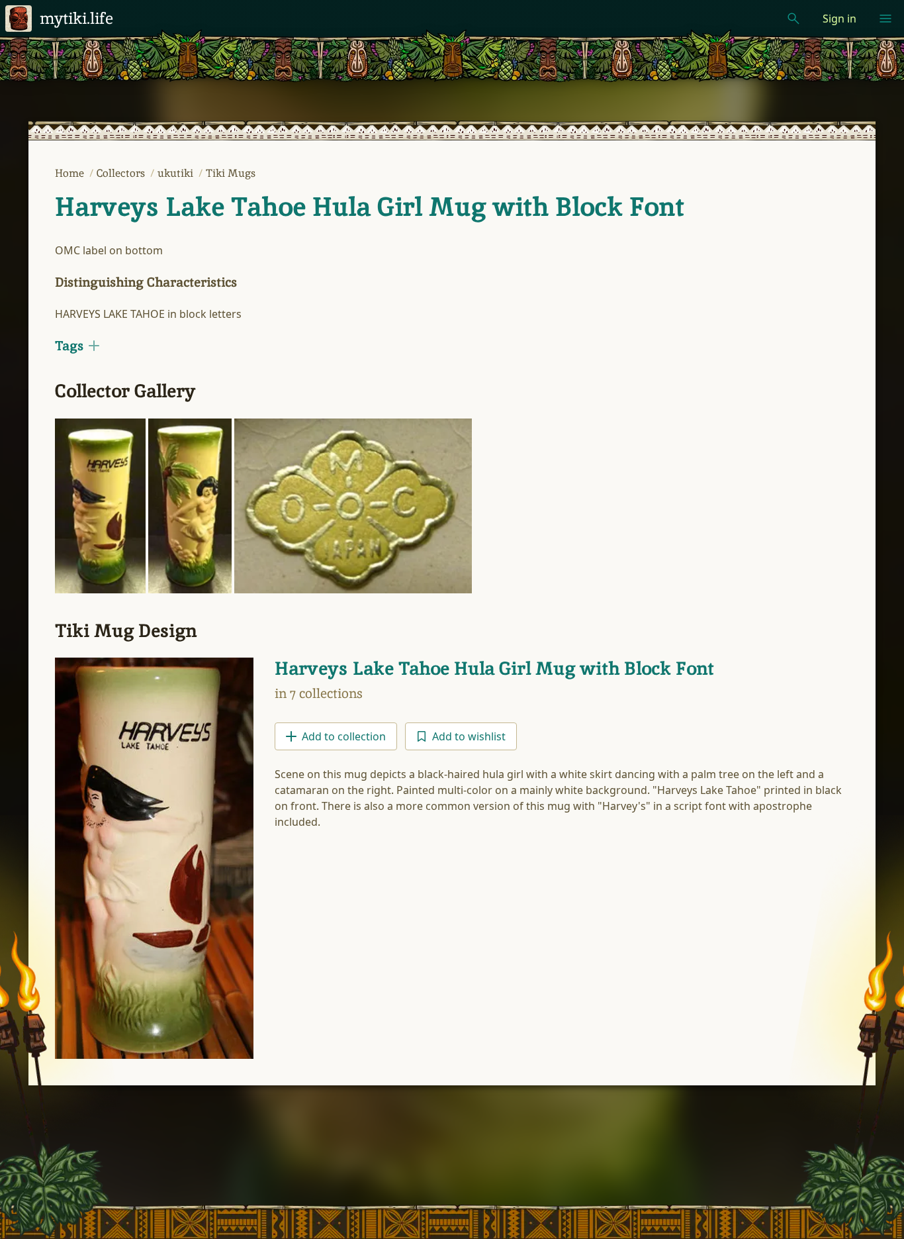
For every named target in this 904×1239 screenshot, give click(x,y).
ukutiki (177, 173)
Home (71, 173)
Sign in (839, 18)
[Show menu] (885, 18)
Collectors (122, 173)
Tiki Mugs (230, 173)
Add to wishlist (469, 736)
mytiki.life (76, 18)
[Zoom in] (100, 506)
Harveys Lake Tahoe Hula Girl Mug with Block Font (369, 206)
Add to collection (344, 736)
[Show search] (793, 18)
